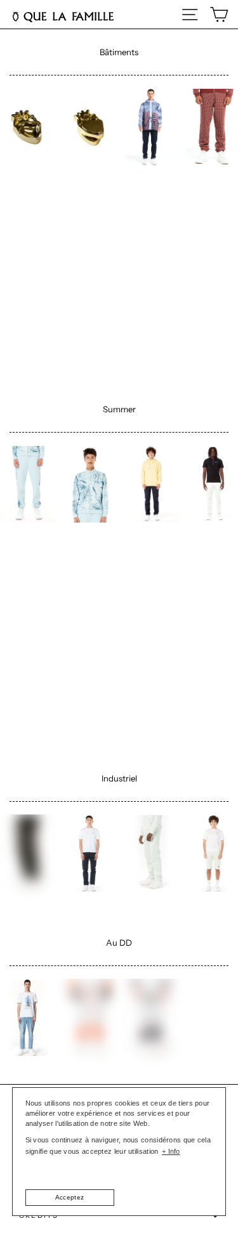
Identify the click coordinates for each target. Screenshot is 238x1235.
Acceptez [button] (69, 1197)
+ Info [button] (171, 1151)
